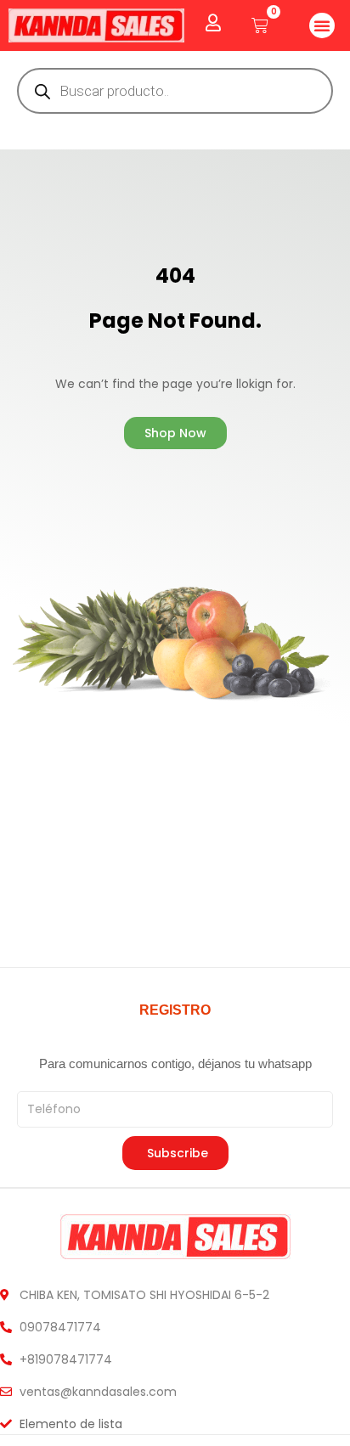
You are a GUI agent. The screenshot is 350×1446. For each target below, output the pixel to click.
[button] (322, 25)
